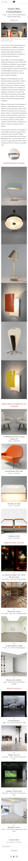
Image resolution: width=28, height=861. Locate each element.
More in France (14, 688)
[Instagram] (16, 856)
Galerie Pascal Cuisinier (14, 162)
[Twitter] (13, 856)
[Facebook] (11, 856)
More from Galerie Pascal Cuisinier (14, 405)
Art (14, 573)
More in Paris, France (14, 543)
